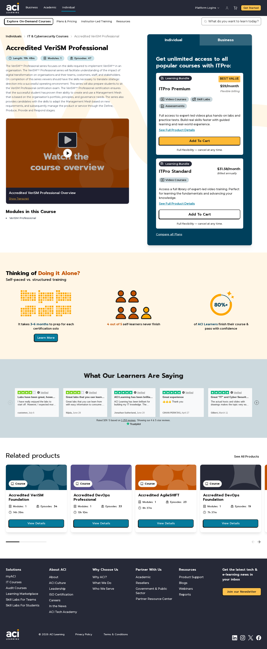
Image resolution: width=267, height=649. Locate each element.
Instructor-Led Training (96, 21)
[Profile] (227, 8)
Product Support (191, 577)
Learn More (46, 338)
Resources (123, 21)
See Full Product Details (177, 130)
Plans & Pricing (66, 21)
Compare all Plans (169, 234)
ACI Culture (57, 583)
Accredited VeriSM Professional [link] (96, 36)
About (53, 577)
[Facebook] (258, 637)
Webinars (186, 588)
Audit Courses (16, 588)
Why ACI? (99, 577)
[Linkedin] (234, 637)
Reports (185, 594)
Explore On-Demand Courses (29, 21)
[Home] (12, 8)
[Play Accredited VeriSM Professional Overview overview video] (67, 153)
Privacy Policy (83, 634)
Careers (54, 600)
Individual (68, 7)
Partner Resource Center (154, 599)
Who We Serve (103, 588)
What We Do (101, 583)
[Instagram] (242, 637)
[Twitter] (250, 637)
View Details (36, 523)
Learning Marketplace (22, 594)
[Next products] (259, 542)
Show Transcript (19, 198)
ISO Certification (61, 594)
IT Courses (14, 582)
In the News (57, 606)
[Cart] (235, 8)
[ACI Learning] (19, 634)
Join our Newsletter (241, 592)
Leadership (57, 588)
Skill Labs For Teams (21, 599)
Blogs (183, 583)
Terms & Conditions (116, 634)
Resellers (142, 583)
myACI (11, 576)
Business (32, 7)
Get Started (251, 8)
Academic (50, 7)
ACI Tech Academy (63, 612)
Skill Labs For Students (22, 605)
